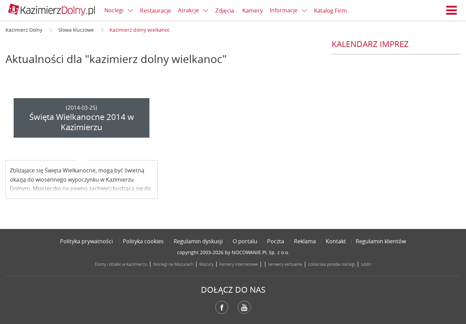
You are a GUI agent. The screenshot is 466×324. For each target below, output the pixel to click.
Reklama (305, 241)
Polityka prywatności (86, 241)
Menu (451, 10)
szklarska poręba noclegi (331, 264)
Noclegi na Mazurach (173, 264)
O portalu (245, 241)
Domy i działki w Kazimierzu (121, 264)
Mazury (206, 264)
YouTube (244, 307)
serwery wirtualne (285, 264)
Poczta (275, 241)
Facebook (221, 307)
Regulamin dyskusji (198, 241)
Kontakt (336, 241)
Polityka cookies (143, 241)
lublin (366, 264)
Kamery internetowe (238, 264)
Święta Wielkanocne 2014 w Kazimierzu (81, 122)
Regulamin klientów (381, 241)
